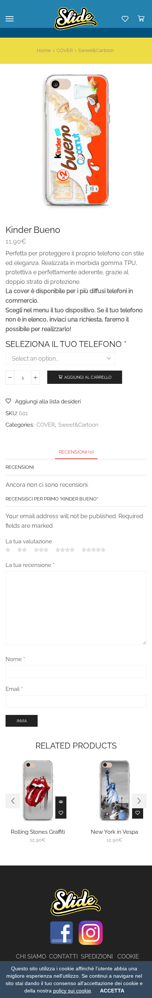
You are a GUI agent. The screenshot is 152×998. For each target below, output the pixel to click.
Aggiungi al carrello (87, 377)
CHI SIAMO (32, 956)
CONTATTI (65, 956)
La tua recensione (30, 565)
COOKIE (128, 956)
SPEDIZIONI (99, 956)
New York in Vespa (114, 832)
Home (44, 50)
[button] (13, 801)
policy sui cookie (72, 991)
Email (14, 689)
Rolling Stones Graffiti (38, 832)
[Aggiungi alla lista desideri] (60, 813)
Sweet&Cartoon (96, 50)
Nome (15, 659)
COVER (64, 50)
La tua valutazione (29, 541)
